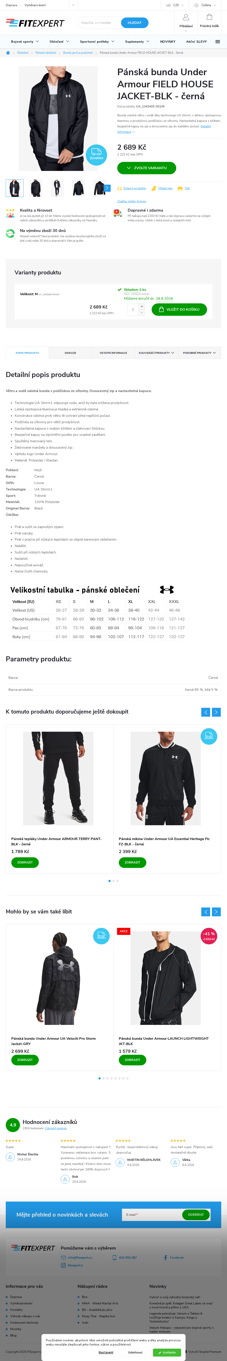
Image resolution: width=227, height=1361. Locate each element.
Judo (85, 1323)
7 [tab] (123, 1078)
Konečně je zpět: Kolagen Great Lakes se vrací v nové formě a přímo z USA (181, 1305)
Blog (13, 1335)
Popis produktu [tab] (27, 353)
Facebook (177, 1258)
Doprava (11, 5)
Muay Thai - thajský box (98, 1316)
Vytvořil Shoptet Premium (204, 1352)
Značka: (131, 201)
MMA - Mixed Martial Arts (100, 1303)
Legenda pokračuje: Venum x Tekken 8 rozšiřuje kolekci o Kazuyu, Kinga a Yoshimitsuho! (175, 1317)
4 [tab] (111, 1078)
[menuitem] (25, 42)
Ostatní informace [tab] (113, 353)
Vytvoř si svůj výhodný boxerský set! (174, 1297)
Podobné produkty (197, 353)
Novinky (15, 1329)
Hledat (135, 22)
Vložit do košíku (183, 309)
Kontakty (16, 1310)
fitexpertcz (75, 1265)
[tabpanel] (60, 799)
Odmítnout (135, 1352)
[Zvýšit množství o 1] (142, 307)
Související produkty (154, 353)
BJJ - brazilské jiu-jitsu (97, 1310)
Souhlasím (169, 1352)
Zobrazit (25, 862)
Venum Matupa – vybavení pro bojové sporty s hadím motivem (181, 1330)
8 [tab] (127, 1078)
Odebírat (196, 1215)
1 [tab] (109, 881)
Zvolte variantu (150, 168)
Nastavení (106, 1352)
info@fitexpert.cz (80, 1258)
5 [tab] (115, 1078)
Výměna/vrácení (35, 5)
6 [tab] (119, 1078)
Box (84, 1297)
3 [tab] (117, 881)
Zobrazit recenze (56, 1128)
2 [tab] (113, 881)
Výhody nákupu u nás (25, 1316)
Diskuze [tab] (70, 353)
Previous (205, 712)
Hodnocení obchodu (24, 1323)
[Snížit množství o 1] (142, 313)
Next (216, 712)
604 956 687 (128, 1258)
